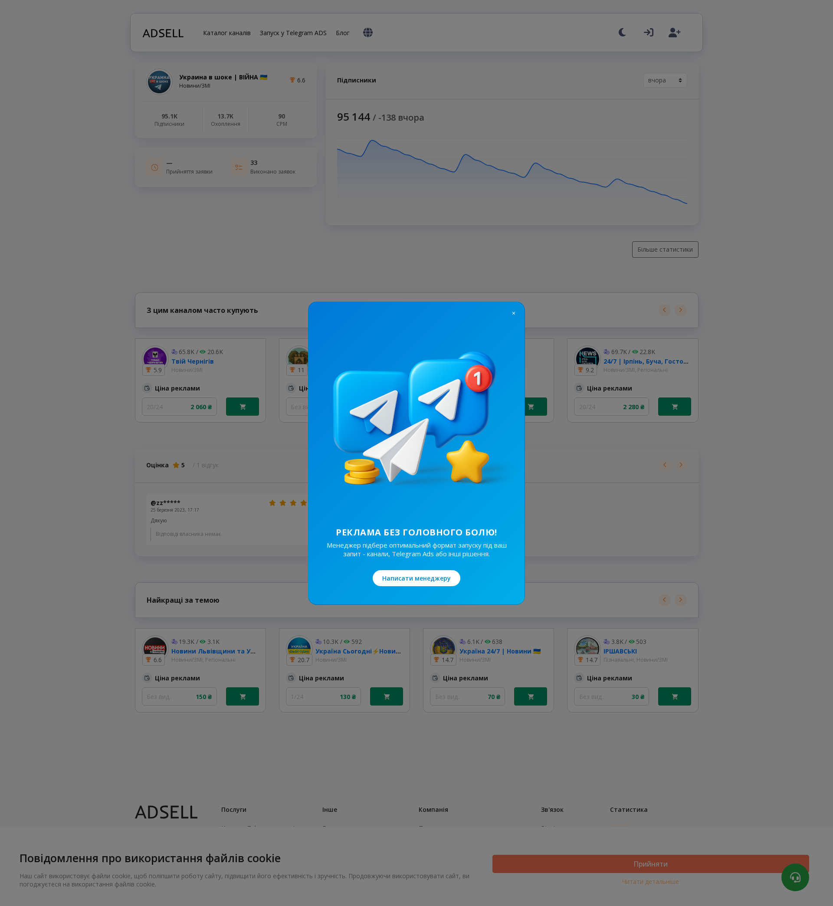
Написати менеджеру (416, 578)
